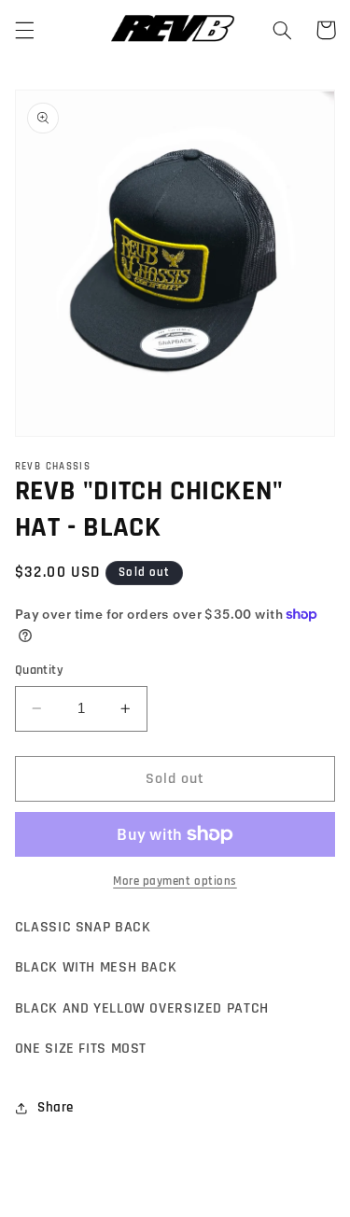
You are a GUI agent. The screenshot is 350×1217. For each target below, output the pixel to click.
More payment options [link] (175, 881)
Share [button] (55, 1107)
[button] (24, 29)
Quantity (39, 670)
